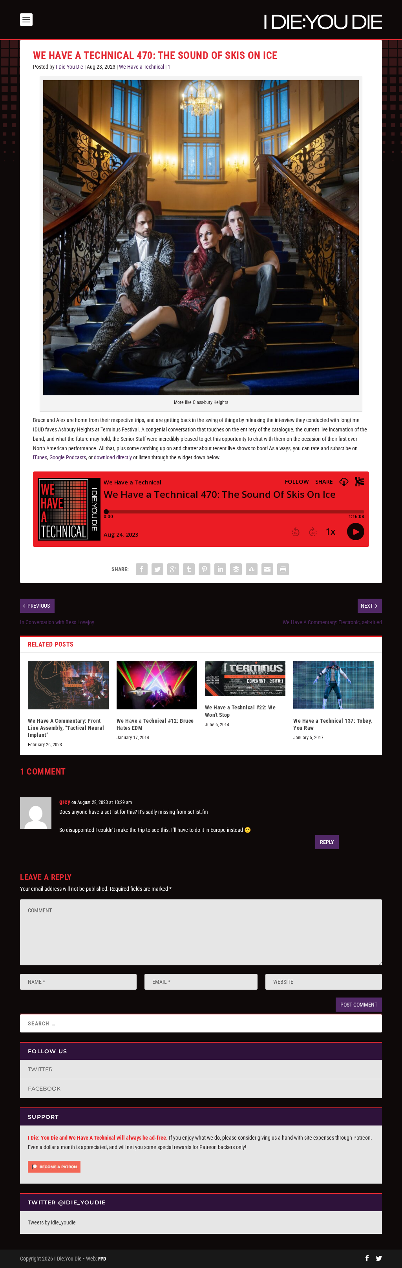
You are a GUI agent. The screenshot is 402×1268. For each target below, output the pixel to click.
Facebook (44, 1088)
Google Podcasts (67, 457)
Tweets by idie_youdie (52, 1222)
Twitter (40, 1069)
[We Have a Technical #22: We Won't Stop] (245, 678)
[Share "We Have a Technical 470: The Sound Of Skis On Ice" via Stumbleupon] (251, 569)
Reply (327, 842)
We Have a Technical (141, 67)
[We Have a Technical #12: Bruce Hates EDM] (157, 685)
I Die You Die (69, 67)
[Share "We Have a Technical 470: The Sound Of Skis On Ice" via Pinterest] (204, 569)
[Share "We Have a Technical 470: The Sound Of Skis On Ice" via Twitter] (157, 569)
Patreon (362, 1138)
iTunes (40, 457)
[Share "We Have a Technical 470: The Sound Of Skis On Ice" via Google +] (173, 569)
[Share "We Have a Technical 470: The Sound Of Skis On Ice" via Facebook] (142, 569)
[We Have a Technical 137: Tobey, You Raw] (333, 685)
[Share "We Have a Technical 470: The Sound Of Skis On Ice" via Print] (283, 569)
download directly (113, 457)
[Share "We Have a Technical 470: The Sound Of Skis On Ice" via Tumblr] (189, 569)
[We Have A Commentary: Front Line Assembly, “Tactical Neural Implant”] (68, 685)
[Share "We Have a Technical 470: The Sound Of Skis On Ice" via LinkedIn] (220, 569)
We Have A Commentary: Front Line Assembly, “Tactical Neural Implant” (66, 728)
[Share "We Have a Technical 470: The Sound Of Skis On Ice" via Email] (267, 569)
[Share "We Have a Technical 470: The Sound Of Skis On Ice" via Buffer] (236, 569)
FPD (102, 1259)
